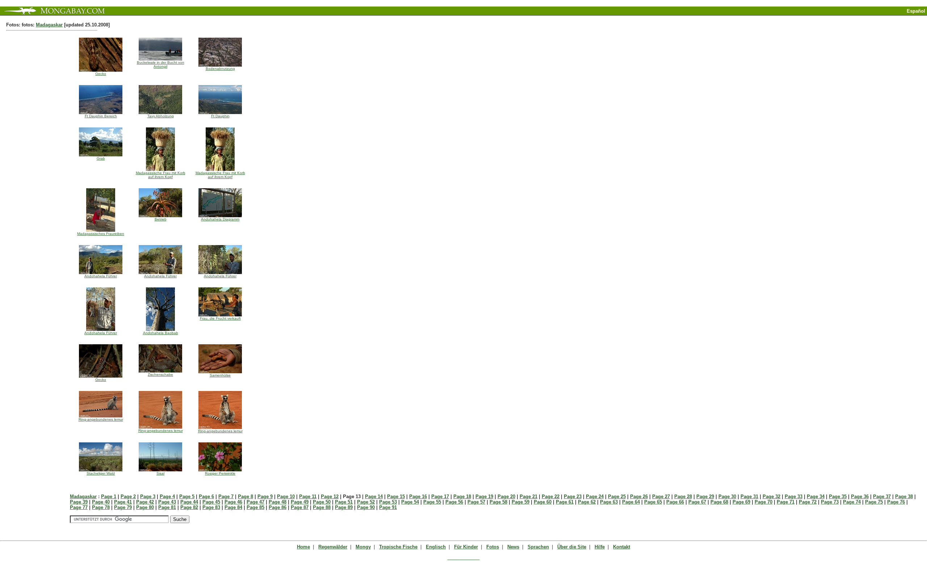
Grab (101, 158)
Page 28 (683, 496)
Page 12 (330, 496)
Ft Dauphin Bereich (101, 116)
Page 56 (454, 502)
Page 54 (410, 502)
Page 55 (432, 502)
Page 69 (741, 502)
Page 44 (189, 502)
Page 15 (396, 496)
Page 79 (123, 507)
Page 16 (418, 496)
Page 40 (101, 502)
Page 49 (300, 502)
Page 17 (440, 496)
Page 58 (498, 502)
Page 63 (609, 502)
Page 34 (816, 496)
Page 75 (874, 502)
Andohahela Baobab (160, 333)
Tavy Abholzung (160, 116)
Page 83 (211, 507)
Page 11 (307, 496)
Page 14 (374, 496)
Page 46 (233, 502)
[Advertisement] (842, 18)
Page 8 (245, 496)
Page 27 (661, 496)
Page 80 (145, 507)
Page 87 (300, 507)
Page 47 (255, 502)
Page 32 (771, 496)
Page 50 (322, 502)
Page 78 (101, 507)
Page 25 (617, 496)
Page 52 (366, 502)
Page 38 (904, 496)
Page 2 (128, 496)
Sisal (160, 473)
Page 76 (896, 502)
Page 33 (793, 496)
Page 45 (211, 502)
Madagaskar (49, 25)
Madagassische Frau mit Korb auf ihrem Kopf (160, 175)
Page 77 (79, 507)
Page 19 (484, 496)
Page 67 (697, 502)
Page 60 (542, 502)
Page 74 (852, 502)
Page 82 (189, 507)
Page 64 (631, 502)
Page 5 (186, 496)
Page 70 (763, 502)
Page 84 (233, 507)
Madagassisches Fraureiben (100, 234)
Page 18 (462, 496)
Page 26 (639, 496)
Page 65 (653, 502)
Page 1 (108, 496)
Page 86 (277, 507)
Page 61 (565, 502)
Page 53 (388, 502)
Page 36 (860, 496)
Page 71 (785, 502)
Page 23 (573, 496)
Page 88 (322, 507)
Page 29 (705, 496)
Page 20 (506, 496)
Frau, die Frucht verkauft (220, 318)
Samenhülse (220, 375)
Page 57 (476, 502)
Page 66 (675, 502)
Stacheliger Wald (101, 473)
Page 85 (255, 507)
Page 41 (123, 502)
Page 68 (719, 502)
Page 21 (528, 496)
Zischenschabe (160, 374)
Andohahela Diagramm (220, 219)
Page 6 (206, 496)
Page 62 (587, 502)
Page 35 (838, 496)
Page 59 (520, 502)
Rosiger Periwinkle (220, 473)
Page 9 (265, 496)
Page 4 (167, 496)
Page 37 (882, 496)
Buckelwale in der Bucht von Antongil (160, 64)
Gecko (100, 74)
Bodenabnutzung (220, 69)
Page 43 (167, 502)
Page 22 (550, 496)
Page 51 (344, 502)
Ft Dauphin (220, 116)
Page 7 (226, 496)
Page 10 (286, 496)
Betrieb (161, 219)
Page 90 (366, 507)
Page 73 (830, 502)
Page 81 (167, 507)
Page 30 (727, 496)
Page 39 (79, 502)
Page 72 (808, 502)
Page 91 (388, 507)
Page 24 (595, 496)
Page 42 (145, 502)
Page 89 (344, 507)
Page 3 (147, 496)
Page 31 (749, 496)
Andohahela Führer (100, 276)
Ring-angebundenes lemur (101, 419)
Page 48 (277, 502)
